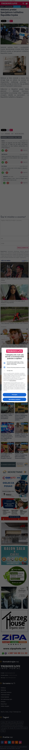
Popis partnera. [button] (12, 380)
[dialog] (14, 375)
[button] (14, 371)
